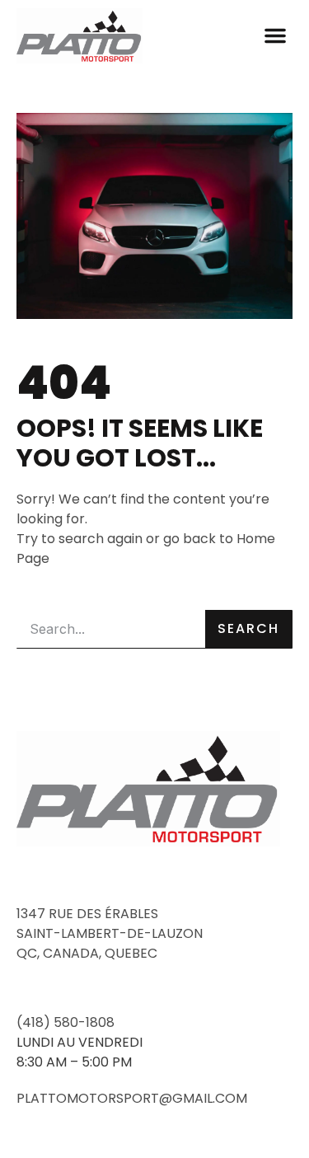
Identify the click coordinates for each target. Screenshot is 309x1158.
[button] (275, 35)
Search (248, 628)
